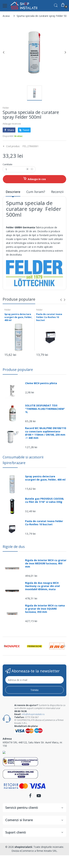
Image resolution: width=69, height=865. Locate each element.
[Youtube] (39, 797)
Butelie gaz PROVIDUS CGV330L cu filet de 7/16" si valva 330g (44, 500)
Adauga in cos (37, 179)
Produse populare (18, 369)
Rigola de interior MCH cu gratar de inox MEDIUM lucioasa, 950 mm (45, 563)
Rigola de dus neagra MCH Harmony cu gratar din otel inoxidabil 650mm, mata (42, 586)
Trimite (34, 690)
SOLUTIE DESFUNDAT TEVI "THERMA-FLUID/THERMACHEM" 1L (45, 408)
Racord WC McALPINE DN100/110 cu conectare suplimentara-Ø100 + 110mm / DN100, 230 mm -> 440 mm (45, 433)
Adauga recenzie (12, 123)
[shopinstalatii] (24, 6)
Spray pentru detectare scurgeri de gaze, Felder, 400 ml (18, 317)
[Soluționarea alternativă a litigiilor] (20, 761)
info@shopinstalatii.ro (33, 714)
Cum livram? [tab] (35, 192)
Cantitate (7, 164)
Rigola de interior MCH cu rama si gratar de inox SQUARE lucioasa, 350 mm (45, 609)
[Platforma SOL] (20, 774)
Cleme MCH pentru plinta (41, 383)
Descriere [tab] (13, 192)
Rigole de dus (14, 546)
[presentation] (61, 299)
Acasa (6, 16)
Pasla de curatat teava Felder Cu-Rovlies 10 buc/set (49, 317)
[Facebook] (30, 797)
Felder (6, 107)
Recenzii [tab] (57, 192)
